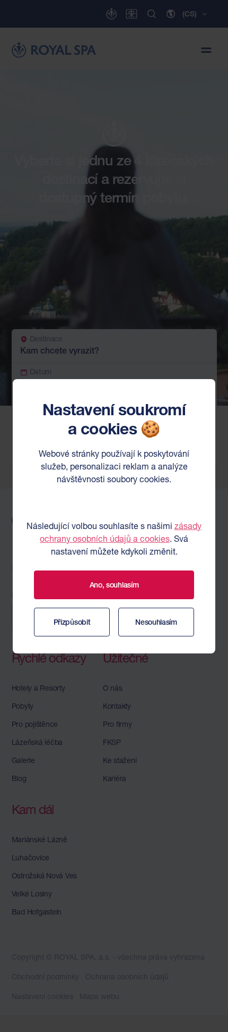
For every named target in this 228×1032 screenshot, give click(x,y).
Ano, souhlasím (114, 585)
